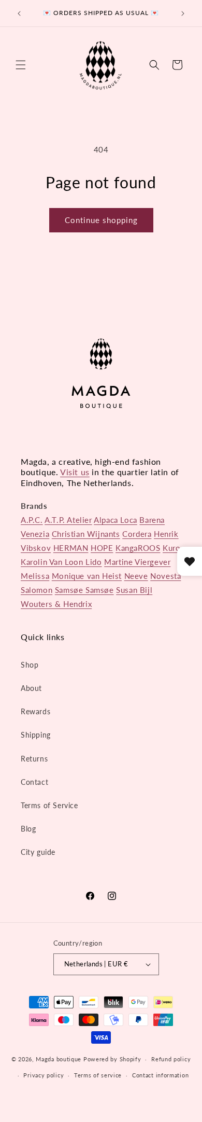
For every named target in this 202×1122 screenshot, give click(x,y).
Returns (34, 758)
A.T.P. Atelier (68, 519)
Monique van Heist (87, 575)
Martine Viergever (137, 561)
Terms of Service (49, 805)
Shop (29, 664)
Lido (93, 561)
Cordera (136, 533)
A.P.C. (32, 519)
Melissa (35, 575)
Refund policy (171, 1059)
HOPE (102, 547)
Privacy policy (43, 1075)
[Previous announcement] (19, 13)
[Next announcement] (182, 13)
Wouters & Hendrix (56, 603)
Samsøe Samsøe (84, 589)
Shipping (36, 734)
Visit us (75, 472)
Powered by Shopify (112, 1059)
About (31, 688)
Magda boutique (58, 1059)
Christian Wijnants (86, 533)
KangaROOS (138, 547)
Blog (28, 828)
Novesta (165, 575)
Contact (34, 782)
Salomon (36, 589)
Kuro (171, 547)
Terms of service (98, 1075)
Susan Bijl (134, 589)
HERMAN (71, 547)
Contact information (160, 1075)
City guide (38, 852)
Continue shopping (101, 220)
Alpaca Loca (115, 519)
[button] (20, 64)
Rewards (35, 711)
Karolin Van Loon (53, 561)
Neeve (136, 575)
